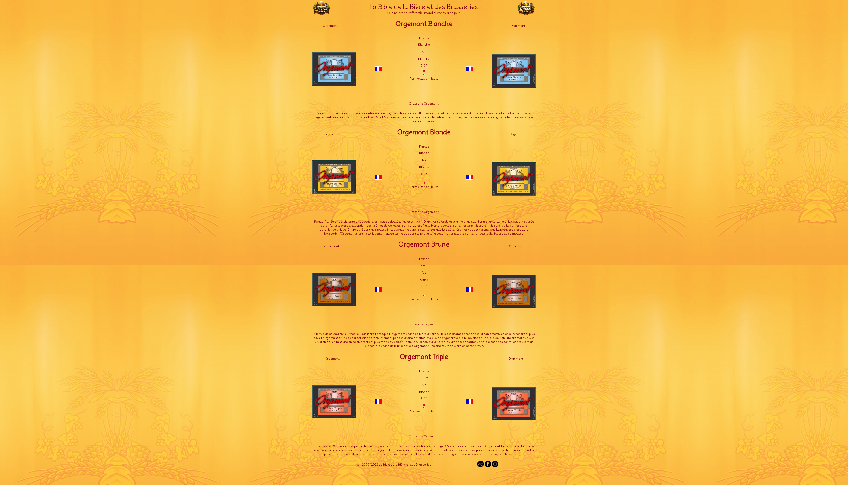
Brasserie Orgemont (424, 103)
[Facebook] (488, 466)
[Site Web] (480, 466)
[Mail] (495, 466)
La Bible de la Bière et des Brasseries (423, 6)
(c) (359, 464)
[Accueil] (321, 13)
